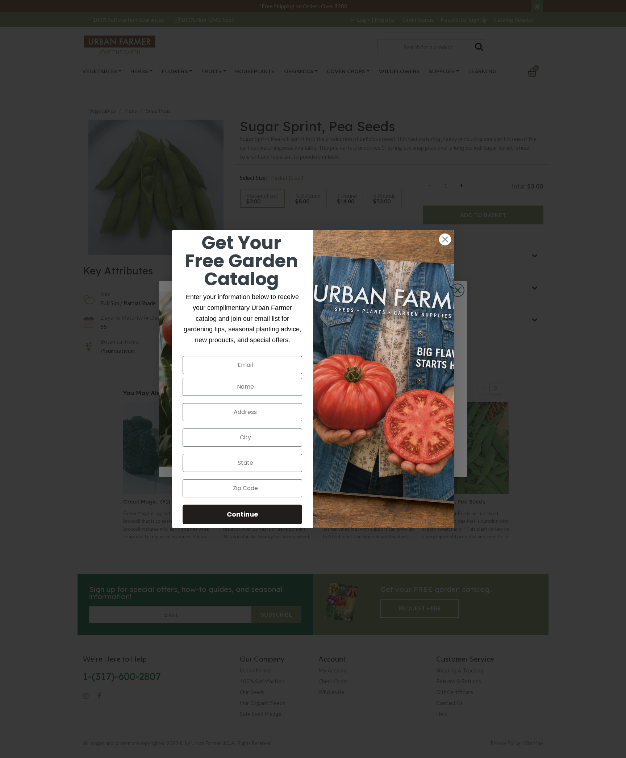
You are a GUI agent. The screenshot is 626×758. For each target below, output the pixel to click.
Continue (242, 514)
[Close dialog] (445, 239)
